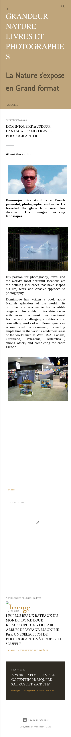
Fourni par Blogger (38, 719)
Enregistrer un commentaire (33, 650)
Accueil (12, 104)
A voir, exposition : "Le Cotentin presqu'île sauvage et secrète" (33, 679)
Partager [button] (10, 489)
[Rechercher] (63, 6)
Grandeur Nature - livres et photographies (35, 36)
